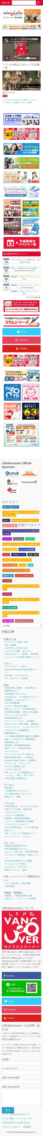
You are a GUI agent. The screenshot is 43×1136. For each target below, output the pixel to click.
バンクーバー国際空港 (14, 815)
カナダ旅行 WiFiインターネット (18, 794)
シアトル (26, 836)
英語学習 (34, 654)
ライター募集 (8, 1118)
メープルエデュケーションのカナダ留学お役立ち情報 (20, 532)
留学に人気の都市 (30, 712)
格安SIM (34, 724)
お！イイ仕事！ (10, 549)
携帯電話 (8, 788)
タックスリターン (12, 727)
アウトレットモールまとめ (16, 715)
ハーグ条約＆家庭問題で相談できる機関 (22, 736)
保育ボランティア (12, 870)
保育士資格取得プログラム (16, 849)
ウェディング (10, 763)
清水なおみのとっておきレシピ (25, 520)
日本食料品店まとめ (13, 718)
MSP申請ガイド (11, 691)
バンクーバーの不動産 (26, 899)
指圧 (25, 870)
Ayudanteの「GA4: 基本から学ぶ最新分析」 (21, 544)
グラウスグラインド (13, 812)
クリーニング (24, 763)
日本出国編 (25, 883)
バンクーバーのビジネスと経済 (16, 570)
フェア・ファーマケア (14, 721)
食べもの (26, 651)
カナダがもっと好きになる (16, 648)
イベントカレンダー (24, 1118)
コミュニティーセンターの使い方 (19, 754)
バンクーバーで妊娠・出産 (16, 642)
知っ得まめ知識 (10, 608)
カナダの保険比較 (12, 703)
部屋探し (8, 896)
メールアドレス (10, 1068)
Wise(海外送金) (29, 709)
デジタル (7, 581)
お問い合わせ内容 (11, 1077)
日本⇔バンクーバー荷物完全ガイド (20, 772)
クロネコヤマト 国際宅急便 (23, 739)
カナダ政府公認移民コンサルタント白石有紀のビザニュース (20, 513)
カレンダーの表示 (33, 297)
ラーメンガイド (11, 666)
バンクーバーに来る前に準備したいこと (22, 657)
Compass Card (24, 748)
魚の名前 (8, 675)
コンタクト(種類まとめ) (15, 766)
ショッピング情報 (12, 651)
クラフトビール (22, 675)
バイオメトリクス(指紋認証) (17, 730)
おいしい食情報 (10, 526)
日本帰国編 (9, 886)
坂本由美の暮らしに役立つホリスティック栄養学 (20, 614)
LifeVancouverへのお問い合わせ (16, 1123)
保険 (6, 739)
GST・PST (28, 775)
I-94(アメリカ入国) (13, 809)
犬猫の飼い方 (30, 688)
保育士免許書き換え (13, 757)
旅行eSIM (27, 809)
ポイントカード (11, 751)
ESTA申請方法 (11, 806)
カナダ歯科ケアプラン (28, 697)
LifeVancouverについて (20, 1114)
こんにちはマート (22, 700)
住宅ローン (9, 899)
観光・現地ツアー (11, 507)
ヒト (30, 565)
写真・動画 (33, 555)
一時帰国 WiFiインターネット (17, 791)
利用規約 (27, 1127)
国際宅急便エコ (11, 733)
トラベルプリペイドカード (16, 824)
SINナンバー (10, 748)
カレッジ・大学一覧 (13, 852)
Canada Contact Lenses (15, 760)
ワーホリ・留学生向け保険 (16, 706)
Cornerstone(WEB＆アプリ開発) (18, 861)
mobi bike (29, 757)
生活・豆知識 (10, 645)
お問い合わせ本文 (11, 1087)
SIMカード (9, 797)
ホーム (5, 1114)
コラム (22, 565)
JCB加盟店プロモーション (16, 694)
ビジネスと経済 (10, 565)
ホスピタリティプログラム (16, 867)
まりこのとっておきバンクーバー (17, 560)
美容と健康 (8, 621)
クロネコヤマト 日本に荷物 (16, 724)
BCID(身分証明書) (12, 712)
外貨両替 (32, 760)
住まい (6, 520)
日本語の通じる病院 (13, 688)
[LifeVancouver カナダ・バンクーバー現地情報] (13, 23)
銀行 (19, 775)
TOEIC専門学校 (31, 852)
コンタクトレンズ (30, 727)
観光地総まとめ (11, 742)
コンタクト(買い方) (13, 769)
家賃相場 (8, 700)
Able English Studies (24, 621)
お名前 (5, 1059)
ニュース (30, 539)
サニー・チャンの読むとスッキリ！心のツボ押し (20, 587)
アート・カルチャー (24, 576)
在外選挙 (30, 721)
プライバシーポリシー (27, 1036)
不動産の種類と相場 (23, 896)
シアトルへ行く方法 (28, 806)
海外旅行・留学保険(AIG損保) (17, 745)
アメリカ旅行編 (31, 827)
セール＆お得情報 (27, 549)
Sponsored (18, 539)
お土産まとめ (10, 697)
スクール (7, 594)
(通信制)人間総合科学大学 (16, 846)
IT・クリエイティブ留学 (15, 864)
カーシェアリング (12, 836)
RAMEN (24, 679)
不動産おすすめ (19, 555)
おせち (24, 666)
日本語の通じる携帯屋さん (16, 778)
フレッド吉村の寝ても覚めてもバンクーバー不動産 (20, 600)
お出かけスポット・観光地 (16, 654)
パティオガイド (11, 679)
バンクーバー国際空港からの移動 (19, 821)
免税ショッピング (12, 709)
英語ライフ (8, 576)
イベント (7, 539)
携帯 (18, 797)
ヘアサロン (9, 775)
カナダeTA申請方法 (13, 827)
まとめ (5, 96)
